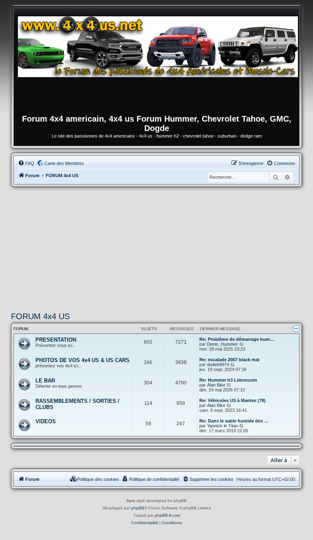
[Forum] (160, 63)
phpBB (137, 508)
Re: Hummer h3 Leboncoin (228, 380)
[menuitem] (26, 163)
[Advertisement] (156, 248)
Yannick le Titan (222, 425)
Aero (130, 500)
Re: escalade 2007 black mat (229, 359)
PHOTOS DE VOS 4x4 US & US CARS (82, 360)
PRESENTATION (55, 340)
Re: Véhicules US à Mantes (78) (232, 400)
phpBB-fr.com (167, 515)
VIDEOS (45, 421)
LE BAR (45, 381)
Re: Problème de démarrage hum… (236, 339)
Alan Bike (216, 384)
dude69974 (218, 364)
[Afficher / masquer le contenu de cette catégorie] (296, 328)
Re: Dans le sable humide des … (234, 420)
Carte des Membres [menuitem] (64, 163)
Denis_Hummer (222, 344)
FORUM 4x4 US (40, 316)
